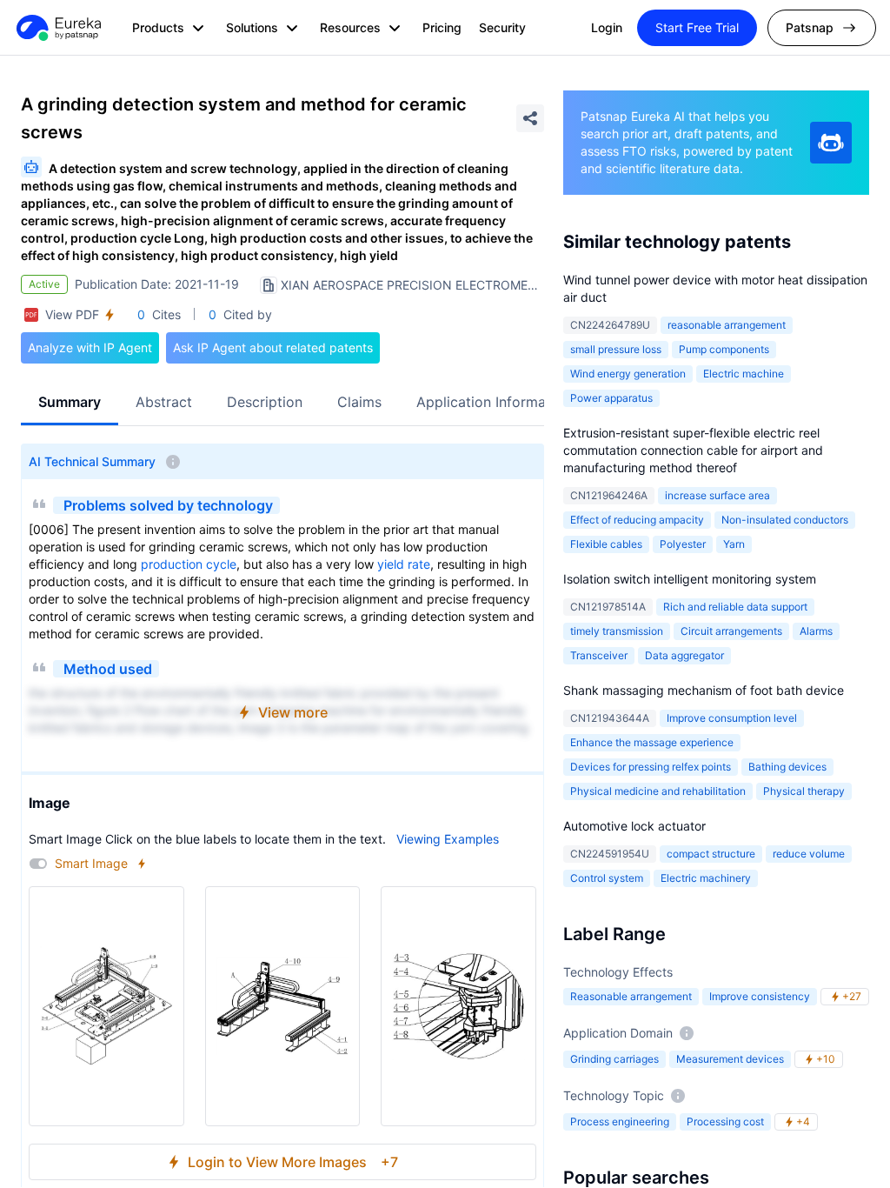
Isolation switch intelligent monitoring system (689, 578)
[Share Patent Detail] (530, 118)
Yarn (734, 544)
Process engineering (619, 1121)
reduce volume (809, 853)
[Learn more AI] (831, 143)
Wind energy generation (628, 373)
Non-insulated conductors (784, 519)
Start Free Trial (697, 27)
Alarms (816, 630)
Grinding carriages (614, 1058)
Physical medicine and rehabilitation (658, 791)
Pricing (442, 27)
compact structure (711, 853)
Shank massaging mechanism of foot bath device (703, 690)
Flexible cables (606, 544)
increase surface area (717, 495)
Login (606, 27)
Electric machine (743, 373)
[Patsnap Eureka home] (57, 28)
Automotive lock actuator (634, 825)
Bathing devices (787, 766)
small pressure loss (615, 349)
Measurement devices (730, 1058)
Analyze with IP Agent (90, 347)
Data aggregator (684, 655)
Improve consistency (759, 996)
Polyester (683, 544)
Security (502, 27)
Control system (606, 877)
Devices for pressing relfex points (650, 766)
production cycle (188, 564)
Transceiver (599, 655)
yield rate (403, 564)
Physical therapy (804, 791)
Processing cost (725, 1121)
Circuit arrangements (731, 630)
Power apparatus (611, 397)
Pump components (724, 349)
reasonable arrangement (727, 324)
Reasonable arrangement (631, 996)
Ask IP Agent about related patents (273, 347)
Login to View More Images (293, 1162)
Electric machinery (706, 877)
